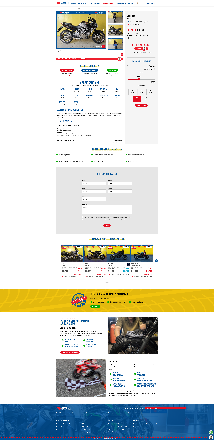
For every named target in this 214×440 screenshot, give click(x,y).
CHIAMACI (95, 306)
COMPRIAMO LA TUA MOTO (70, 352)
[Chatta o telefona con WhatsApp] (211, 432)
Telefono (110, 188)
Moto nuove (59, 430)
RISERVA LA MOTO (67, 70)
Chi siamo (110, 424)
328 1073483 (115, 73)
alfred (138, 48)
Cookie (119, 438)
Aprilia (64, 8)
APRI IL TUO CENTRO (121, 3)
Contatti (110, 427)
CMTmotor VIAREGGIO (134, 24)
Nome (83, 180)
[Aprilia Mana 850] (115, 17)
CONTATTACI (112, 70)
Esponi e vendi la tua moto (63, 424)
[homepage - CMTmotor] (63, 3)
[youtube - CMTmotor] (131, 408)
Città (83, 196)
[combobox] (93, 199)
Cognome (110, 180)
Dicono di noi (136, 427)
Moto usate (59, 427)
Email (83, 188)
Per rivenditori (86, 433)
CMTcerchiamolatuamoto (89, 427)
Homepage (58, 8)
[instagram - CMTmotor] (136, 408)
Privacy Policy (90, 219)
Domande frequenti (151, 424)
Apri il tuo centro (86, 430)
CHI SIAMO (73, 3)
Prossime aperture (138, 424)
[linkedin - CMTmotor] (141, 408)
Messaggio (84, 204)
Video (147, 427)
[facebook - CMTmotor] (126, 408)
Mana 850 (69, 8)
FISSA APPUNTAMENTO (89, 70)
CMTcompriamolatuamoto (89, 424)
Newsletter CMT (122, 427)
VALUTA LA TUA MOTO (95, 3)
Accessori (58, 433)
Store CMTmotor (122, 430)
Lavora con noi (122, 424)
